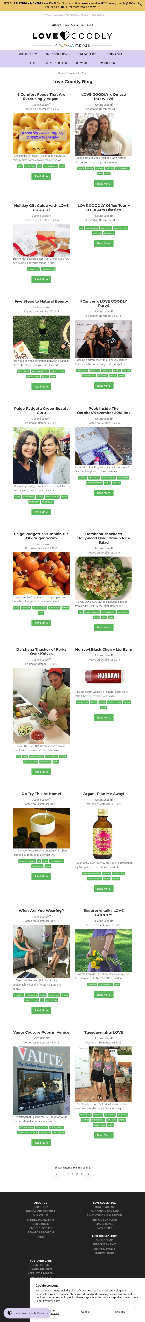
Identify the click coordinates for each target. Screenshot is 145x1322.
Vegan (62, 166)
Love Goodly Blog (50, 166)
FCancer (117, 370)
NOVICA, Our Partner (40, 1211)
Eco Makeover (31, 995)
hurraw (94, 702)
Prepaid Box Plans (104, 1219)
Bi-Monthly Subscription (104, 1215)
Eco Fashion (18, 995)
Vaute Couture (51, 1000)
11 (82, 1174)
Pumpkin (65, 608)
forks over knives (92, 612)
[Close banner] (141, 5)
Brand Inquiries (41, 1269)
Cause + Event (82, 370)
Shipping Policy (104, 1248)
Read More (41, 176)
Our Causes (41, 1224)
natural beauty (33, 376)
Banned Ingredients (41, 1219)
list (39, 166)
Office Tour (97, 233)
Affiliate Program (41, 1273)
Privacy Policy (51, 1301)
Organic (45, 376)
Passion (113, 376)
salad (104, 617)
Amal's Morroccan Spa (91, 873)
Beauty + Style (33, 269)
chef (80, 612)
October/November (94, 483)
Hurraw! (65, 995)
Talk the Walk (47, 502)
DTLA (81, 228)
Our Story (41, 1207)
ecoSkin (43, 995)
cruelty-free (106, 370)
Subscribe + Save (104, 1244)
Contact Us (41, 1265)
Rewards (82, 63)
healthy (90, 168)
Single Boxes (104, 1224)
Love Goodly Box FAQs (104, 1211)
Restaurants (109, 233)
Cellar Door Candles (27, 861)
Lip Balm (102, 702)
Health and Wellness (40, 371)
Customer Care (40, 1260)
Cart (90, 25)
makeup (64, 497)
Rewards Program (41, 1232)
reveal (107, 483)
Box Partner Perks (55, 63)
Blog (31, 63)
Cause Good (94, 370)
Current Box (28, 54)
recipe (96, 617)
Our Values (40, 1215)
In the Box (82, 478)
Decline (120, 1311)
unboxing (116, 483)
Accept (85, 1311)
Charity (81, 168)
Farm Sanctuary (92, 228)
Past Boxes (104, 1228)
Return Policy (104, 1253)
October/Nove (123, 478)
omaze (99, 174)
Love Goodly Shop (104, 1236)
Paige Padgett (34, 502)
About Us (40, 1202)
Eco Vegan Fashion (26, 1127)
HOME (45, 861)
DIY (39, 861)
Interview (99, 168)
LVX (42, 1000)
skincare (115, 879)
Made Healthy (54, 608)
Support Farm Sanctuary (27, 1133)
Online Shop (87, 54)
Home (61, 73)
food (20, 166)
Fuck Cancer (122, 1115)
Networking (103, 376)
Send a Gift (114, 54)
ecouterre (92, 985)
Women (121, 376)
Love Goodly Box (56, 54)
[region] (72, 5)
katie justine (94, 478)
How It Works (104, 1207)
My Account (108, 63)
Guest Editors (106, 228)
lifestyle (109, 168)
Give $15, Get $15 (40, 1228)
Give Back (126, 370)
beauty (17, 497)
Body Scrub (26, 608)
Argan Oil (106, 873)
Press (107, 174)
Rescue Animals (99, 1125)
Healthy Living (30, 166)
